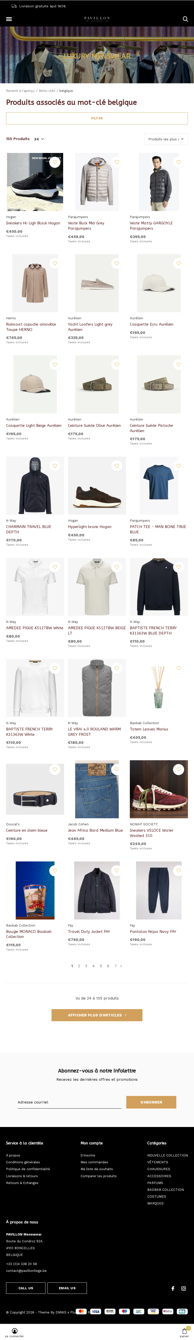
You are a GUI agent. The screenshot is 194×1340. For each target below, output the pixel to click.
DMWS (61, 1312)
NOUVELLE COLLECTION (167, 1155)
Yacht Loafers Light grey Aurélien (90, 327)
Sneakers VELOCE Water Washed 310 (152, 833)
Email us (67, 1288)
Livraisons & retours (22, 1176)
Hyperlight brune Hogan (89, 526)
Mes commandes (94, 1162)
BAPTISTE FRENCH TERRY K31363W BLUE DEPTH (153, 631)
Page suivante (121, 966)
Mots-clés (47, 91)
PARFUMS (155, 1183)
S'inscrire (88, 1155)
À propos (13, 1155)
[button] (10, 19)
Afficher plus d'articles (95, 1015)
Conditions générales (23, 1162)
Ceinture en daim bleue (26, 830)
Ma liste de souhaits (97, 1169)
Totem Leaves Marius (149, 729)
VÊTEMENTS (157, 1162)
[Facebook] (173, 1288)
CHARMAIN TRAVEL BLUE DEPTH (28, 529)
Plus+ (74, 1312)
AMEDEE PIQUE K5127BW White (34, 628)
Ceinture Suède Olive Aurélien (94, 425)
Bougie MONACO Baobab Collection (29, 934)
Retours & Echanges (22, 1183)
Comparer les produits (99, 1176)
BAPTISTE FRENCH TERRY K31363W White (29, 732)
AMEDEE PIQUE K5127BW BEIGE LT (97, 631)
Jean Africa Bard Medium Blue (95, 830)
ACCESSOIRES (159, 1176)
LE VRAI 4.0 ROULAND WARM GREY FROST (94, 732)
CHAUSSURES (158, 1169)
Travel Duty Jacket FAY (89, 931)
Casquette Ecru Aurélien (151, 324)
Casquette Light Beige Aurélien (33, 425)
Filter (97, 118)
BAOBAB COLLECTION (165, 1190)
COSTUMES (156, 1196)
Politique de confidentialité (28, 1169)
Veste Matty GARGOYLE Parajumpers (151, 226)
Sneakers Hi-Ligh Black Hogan (33, 223)
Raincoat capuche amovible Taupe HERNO (31, 327)
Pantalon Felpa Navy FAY (153, 931)
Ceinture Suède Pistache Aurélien (151, 428)
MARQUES (155, 1203)
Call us (25, 1288)
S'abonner (151, 1102)
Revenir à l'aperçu (20, 91)
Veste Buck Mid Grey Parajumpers (86, 226)
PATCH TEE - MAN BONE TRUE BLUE (158, 529)
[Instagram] (183, 1288)
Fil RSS (88, 1312)
